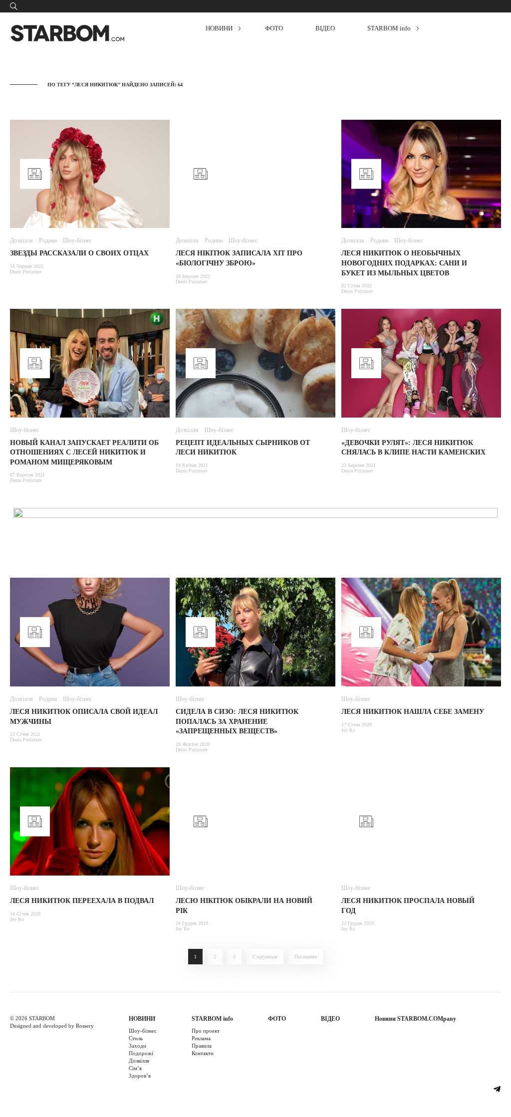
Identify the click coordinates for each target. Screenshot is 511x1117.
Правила (202, 1046)
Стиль (136, 1038)
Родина (48, 240)
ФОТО (274, 28)
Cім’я (135, 1068)
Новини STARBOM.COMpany (415, 1018)
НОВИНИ (219, 28)
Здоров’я (140, 1076)
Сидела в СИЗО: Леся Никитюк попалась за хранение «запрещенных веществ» (237, 721)
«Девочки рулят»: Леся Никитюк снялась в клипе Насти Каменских (413, 447)
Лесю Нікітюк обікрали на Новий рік (244, 905)
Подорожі (141, 1053)
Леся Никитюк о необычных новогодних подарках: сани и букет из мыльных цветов (404, 262)
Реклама (201, 1038)
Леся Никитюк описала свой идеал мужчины (84, 716)
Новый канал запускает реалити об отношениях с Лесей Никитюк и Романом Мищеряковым (84, 452)
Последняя (305, 956)
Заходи (137, 1046)
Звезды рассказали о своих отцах (79, 253)
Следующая (265, 956)
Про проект (206, 1031)
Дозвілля (21, 240)
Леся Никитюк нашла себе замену (412, 711)
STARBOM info (389, 28)
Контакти (203, 1053)
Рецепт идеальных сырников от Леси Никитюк (243, 447)
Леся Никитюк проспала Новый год (408, 905)
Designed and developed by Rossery (52, 1026)
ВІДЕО (325, 28)
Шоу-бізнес (77, 240)
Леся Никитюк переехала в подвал (82, 900)
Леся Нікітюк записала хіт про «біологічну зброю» (239, 258)
